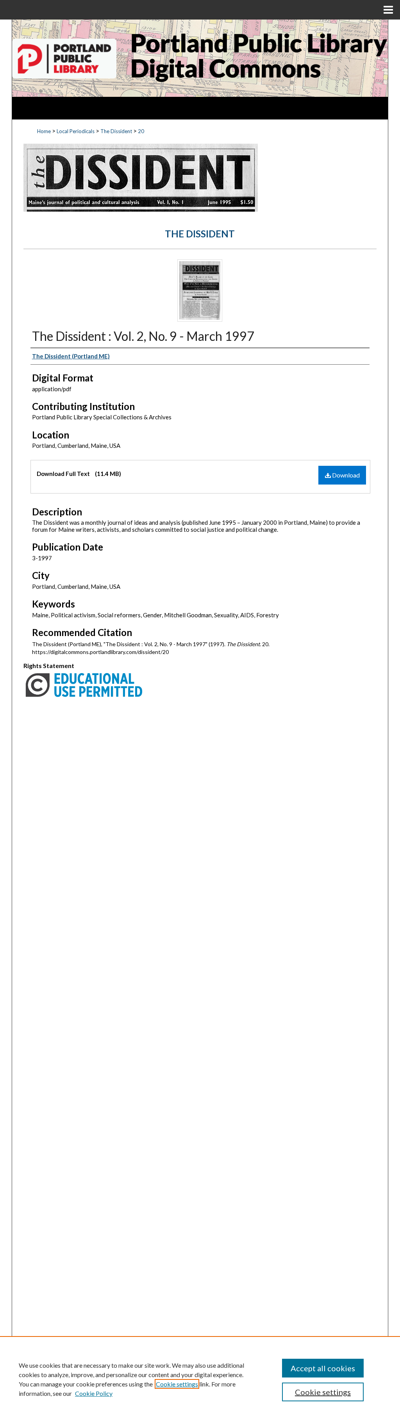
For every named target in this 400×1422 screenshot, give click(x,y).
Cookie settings (177, 1384)
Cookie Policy (93, 1393)
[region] (200, 1379)
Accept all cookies (323, 1368)
